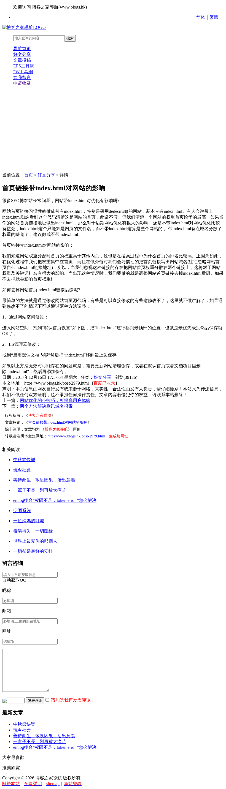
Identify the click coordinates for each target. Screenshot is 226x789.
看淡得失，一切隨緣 (33, 531)
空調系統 (22, 510)
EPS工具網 (23, 66)
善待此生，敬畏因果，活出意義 (44, 480)
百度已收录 (104, 383)
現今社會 (22, 469)
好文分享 (22, 54)
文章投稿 (22, 60)
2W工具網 (23, 71)
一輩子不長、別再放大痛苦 (39, 490)
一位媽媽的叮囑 (28, 520)
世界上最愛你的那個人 (35, 541)
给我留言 (22, 77)
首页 (28, 175)
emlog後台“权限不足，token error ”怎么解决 (54, 500)
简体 (200, 17)
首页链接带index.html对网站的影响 (57, 422)
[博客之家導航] (24, 27)
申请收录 (22, 83)
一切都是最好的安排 (33, 551)
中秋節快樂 (24, 459)
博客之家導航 (39, 415)
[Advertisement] (113, 129)
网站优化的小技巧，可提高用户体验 (55, 400)
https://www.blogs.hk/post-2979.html (76, 436)
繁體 (213, 17)
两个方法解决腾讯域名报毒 (46, 406)
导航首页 (22, 48)
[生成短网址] (118, 436)
